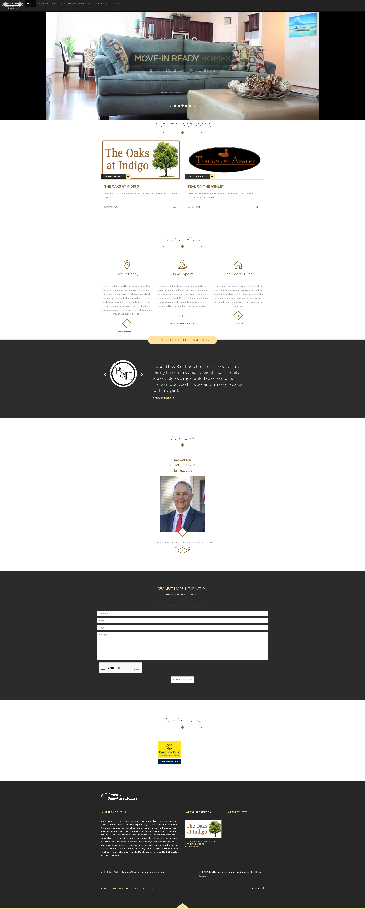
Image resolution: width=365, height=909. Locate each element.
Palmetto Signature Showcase (76, 3)
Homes (183, 61)
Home (30, 3)
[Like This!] (174, 207)
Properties (115, 889)
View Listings (191, 847)
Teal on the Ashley (197, 176)
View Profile (181, 509)
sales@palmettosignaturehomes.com (145, 872)
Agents (128, 889)
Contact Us (118, 3)
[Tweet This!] (116, 207)
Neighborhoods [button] (46, 3)
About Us (139, 889)
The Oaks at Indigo (113, 176)
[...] (112, 197)
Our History (102, 3)
